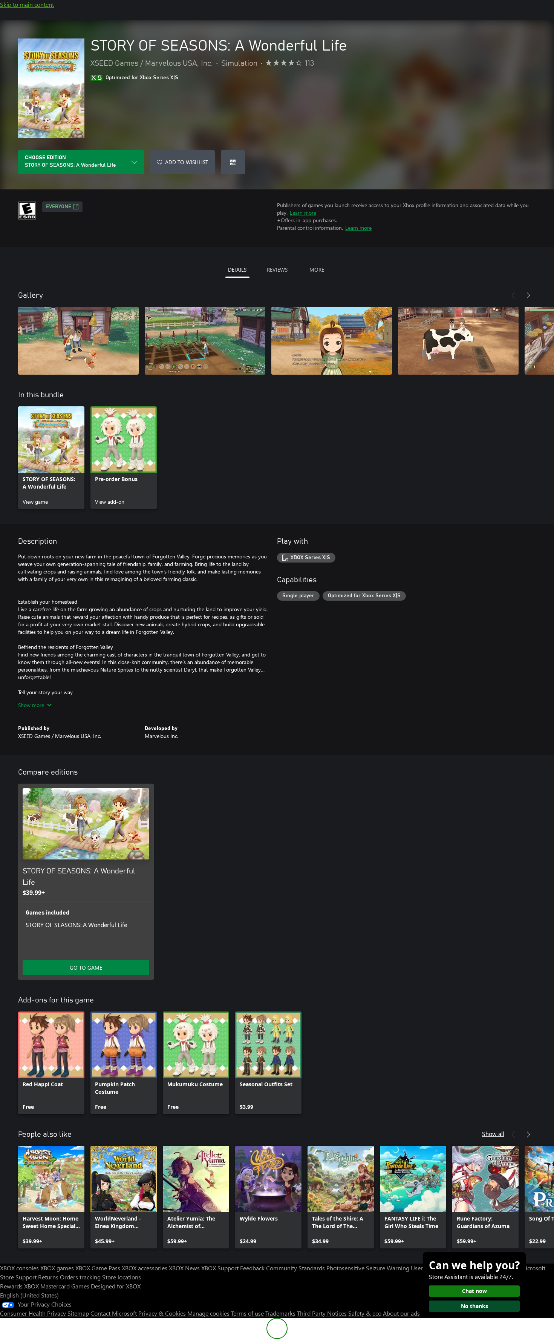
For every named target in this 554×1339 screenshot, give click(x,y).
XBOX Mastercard (47, 1286)
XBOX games (57, 1268)
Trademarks (280, 1313)
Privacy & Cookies (162, 1313)
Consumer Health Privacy (33, 1313)
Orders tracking (80, 1277)
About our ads (401, 1313)
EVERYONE (58, 206)
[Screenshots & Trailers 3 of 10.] (331, 341)
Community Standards (295, 1268)
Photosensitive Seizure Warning (367, 1268)
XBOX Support (220, 1268)
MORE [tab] (316, 269)
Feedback (252, 1268)
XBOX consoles (19, 1268)
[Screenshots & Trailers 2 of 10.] (205, 341)
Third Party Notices (322, 1313)
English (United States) (29, 1295)
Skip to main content (27, 4)
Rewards (11, 1286)
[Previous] (513, 295)
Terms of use (247, 1313)
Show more (31, 705)
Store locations (121, 1277)
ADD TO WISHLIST (186, 162)
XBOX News (184, 1268)
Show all (493, 1134)
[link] (51, 457)
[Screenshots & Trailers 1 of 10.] (78, 341)
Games (80, 1286)
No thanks (474, 1306)
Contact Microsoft (113, 1313)
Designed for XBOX (116, 1286)
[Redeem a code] (233, 162)
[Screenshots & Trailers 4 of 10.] (458, 341)
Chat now (474, 1290)
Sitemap (78, 1313)
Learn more (303, 212)
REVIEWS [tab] (277, 269)
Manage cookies (208, 1313)
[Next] (528, 295)
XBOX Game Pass (97, 1268)
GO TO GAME (86, 967)
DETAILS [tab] (237, 269)
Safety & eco (364, 1313)
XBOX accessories (144, 1268)
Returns (48, 1277)
